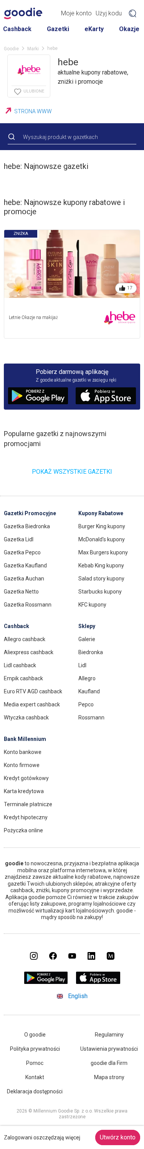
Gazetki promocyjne (30, 513)
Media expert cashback (32, 704)
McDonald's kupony (101, 539)
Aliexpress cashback (28, 652)
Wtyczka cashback (26, 717)
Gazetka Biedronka (27, 526)
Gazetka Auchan (24, 578)
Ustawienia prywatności (109, 1049)
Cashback (17, 29)
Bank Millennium (25, 739)
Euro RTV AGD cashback (33, 691)
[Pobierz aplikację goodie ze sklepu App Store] (98, 981)
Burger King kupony (101, 526)
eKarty (94, 29)
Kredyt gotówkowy (26, 778)
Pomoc (34, 1063)
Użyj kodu (109, 13)
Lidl (82, 665)
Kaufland (89, 691)
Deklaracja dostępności (35, 1091)
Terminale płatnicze (28, 804)
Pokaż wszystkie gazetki (72, 471)
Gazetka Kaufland (25, 565)
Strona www (33, 111)
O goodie (35, 1035)
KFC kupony (92, 605)
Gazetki (58, 29)
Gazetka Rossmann (27, 605)
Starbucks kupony (100, 592)
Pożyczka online (23, 830)
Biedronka (90, 652)
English (78, 996)
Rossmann (91, 717)
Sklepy (86, 626)
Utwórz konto (118, 1137)
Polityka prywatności (35, 1049)
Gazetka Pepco (22, 552)
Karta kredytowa (24, 791)
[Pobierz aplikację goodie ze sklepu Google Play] (46, 981)
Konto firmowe (22, 765)
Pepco (86, 704)
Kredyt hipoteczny (26, 817)
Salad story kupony (101, 578)
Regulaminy (109, 1035)
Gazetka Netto (21, 592)
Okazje (129, 29)
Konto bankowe (22, 752)
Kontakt (34, 1077)
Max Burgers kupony (103, 552)
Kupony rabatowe (100, 513)
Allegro (87, 678)
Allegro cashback (24, 639)
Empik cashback (23, 678)
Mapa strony (109, 1077)
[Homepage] (23, 13)
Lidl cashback (20, 665)
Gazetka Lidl (18, 539)
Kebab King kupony (101, 565)
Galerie (86, 639)
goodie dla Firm (109, 1063)
